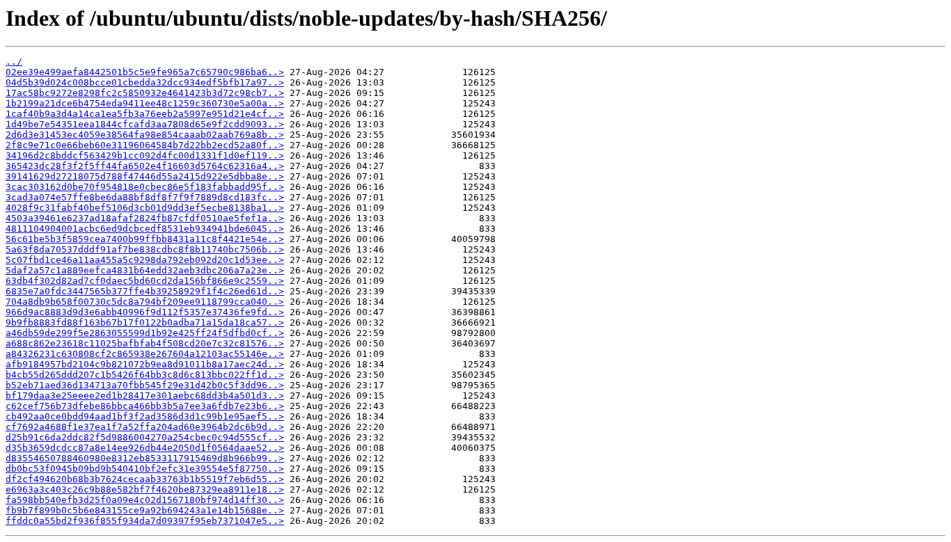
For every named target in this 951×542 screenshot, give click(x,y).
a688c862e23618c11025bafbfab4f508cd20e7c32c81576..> (145, 343)
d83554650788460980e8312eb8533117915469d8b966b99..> (145, 458)
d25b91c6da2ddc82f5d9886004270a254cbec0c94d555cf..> (145, 437)
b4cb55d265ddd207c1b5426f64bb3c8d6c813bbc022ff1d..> (145, 374)
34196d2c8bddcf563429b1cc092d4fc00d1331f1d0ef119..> (145, 155)
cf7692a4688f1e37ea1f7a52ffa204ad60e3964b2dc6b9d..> (145, 427)
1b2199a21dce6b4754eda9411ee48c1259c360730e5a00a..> (145, 103)
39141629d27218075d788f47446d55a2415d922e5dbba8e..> (145, 176)
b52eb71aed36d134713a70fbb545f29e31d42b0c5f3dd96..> (145, 385)
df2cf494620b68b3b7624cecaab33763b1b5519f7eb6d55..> (145, 479)
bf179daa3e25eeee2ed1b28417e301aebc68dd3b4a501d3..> (145, 395)
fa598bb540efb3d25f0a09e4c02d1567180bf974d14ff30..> (145, 500)
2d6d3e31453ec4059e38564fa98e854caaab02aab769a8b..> (145, 134)
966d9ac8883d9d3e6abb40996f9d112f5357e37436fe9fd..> (145, 312)
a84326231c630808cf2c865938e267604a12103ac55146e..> (145, 354)
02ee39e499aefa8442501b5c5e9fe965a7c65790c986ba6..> (145, 72)
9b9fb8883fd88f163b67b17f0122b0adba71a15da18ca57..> (145, 322)
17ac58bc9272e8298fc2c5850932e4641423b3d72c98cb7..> (145, 93)
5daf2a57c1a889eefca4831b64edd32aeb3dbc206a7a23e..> (145, 270)
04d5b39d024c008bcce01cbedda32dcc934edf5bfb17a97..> (145, 82)
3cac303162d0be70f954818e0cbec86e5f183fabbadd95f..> (145, 187)
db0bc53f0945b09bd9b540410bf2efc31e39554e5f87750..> (145, 468)
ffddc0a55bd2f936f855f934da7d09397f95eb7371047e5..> (145, 521)
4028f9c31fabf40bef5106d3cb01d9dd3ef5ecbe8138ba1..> (145, 207)
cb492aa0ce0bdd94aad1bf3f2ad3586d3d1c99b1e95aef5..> (145, 416)
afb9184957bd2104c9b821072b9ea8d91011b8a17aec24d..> (145, 364)
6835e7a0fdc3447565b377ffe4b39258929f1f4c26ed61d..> (145, 291)
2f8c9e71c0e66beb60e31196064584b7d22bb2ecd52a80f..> (145, 145)
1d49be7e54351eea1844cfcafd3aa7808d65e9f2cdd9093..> (145, 124)
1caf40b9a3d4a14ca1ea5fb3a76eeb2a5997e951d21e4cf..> (145, 114)
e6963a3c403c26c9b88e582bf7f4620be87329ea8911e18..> (145, 489)
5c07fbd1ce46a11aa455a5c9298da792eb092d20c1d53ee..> (145, 260)
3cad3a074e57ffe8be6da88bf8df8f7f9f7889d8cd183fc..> (145, 197)
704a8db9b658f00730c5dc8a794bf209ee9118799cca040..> (145, 301)
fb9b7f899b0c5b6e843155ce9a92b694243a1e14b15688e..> (145, 510)
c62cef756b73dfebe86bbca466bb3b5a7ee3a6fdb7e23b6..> (145, 406)
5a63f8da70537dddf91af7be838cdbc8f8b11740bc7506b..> (145, 249)
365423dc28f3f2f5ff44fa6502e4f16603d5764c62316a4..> (145, 166)
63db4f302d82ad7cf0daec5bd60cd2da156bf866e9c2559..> (145, 281)
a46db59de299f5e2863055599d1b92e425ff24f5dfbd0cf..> (145, 333)
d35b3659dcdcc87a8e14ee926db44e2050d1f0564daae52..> (145, 448)
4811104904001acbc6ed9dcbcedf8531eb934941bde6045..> (145, 228)
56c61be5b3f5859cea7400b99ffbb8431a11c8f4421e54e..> (145, 239)
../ (14, 61)
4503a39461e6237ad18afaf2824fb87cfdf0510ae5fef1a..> (145, 218)
